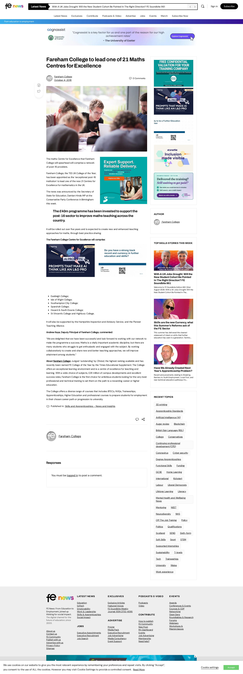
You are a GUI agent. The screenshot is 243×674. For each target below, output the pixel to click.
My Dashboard (146, 629)
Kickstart (177, 478)
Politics (159, 526)
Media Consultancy (117, 638)
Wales (174, 565)
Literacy (182, 491)
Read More (139, 669)
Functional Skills (164, 465)
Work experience (164, 571)
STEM (183, 539)
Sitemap (50, 648)
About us (50, 631)
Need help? (144, 641)
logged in (72, 475)
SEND (172, 533)
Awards (173, 602)
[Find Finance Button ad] (173, 185)
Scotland (160, 533)
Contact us (51, 633)
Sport (173, 539)
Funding (181, 465)
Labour (159, 484)
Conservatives (175, 436)
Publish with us (53, 639)
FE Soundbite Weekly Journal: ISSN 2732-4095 (120, 610)
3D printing (161, 404)
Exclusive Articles (116, 602)
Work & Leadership (86, 611)
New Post (143, 627)
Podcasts (143, 602)
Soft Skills (160, 539)
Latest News (60, 15)
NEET (173, 507)
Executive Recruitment (88, 635)
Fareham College (63, 76)
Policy (184, 520)
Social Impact (83, 617)
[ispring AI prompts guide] (70, 275)
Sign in (214, 6)
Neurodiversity (163, 513)
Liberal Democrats (177, 484)
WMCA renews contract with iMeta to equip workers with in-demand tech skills (94, 6)
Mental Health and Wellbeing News (171, 499)
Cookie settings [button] (210, 667)
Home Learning (174, 472)
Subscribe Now (180, 15)
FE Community (53, 636)
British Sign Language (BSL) (170, 430)
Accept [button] (231, 667)
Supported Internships (167, 545)
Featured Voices (116, 605)
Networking (175, 611)
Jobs (142, 15)
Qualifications (175, 526)
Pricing (111, 627)
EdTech (80, 605)
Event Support (115, 641)
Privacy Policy (53, 645)
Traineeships (171, 558)
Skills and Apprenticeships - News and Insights (90, 406)
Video (141, 605)
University (161, 565)
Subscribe (229, 6)
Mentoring (161, 507)
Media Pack (113, 629)
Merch (164, 15)
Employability (83, 608)
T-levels (178, 552)
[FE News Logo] (14, 6)
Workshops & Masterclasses (176, 627)
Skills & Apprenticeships (89, 614)
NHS (178, 513)
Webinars (174, 623)
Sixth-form (185, 533)
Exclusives (76, 15)
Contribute (92, 15)
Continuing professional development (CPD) (168, 445)
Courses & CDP (176, 608)
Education (82, 602)
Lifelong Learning (164, 491)
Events (153, 15)
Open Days (174, 614)
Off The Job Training (166, 520)
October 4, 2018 (63, 80)
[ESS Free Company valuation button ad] (173, 72)
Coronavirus (162, 452)
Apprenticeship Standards (169, 410)
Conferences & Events (180, 605)
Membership (145, 638)
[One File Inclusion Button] (173, 157)
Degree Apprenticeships (168, 459)
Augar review (162, 423)
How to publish (146, 621)
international (162, 478)
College (159, 436)
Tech (158, 558)
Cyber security (180, 452)
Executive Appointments (89, 632)
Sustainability (163, 552)
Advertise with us (54, 642)
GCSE (159, 472)
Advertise (131, 15)
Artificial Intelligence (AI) (168, 417)
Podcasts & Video (111, 15)
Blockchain (179, 423)
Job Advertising (115, 635)
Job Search (82, 638)
